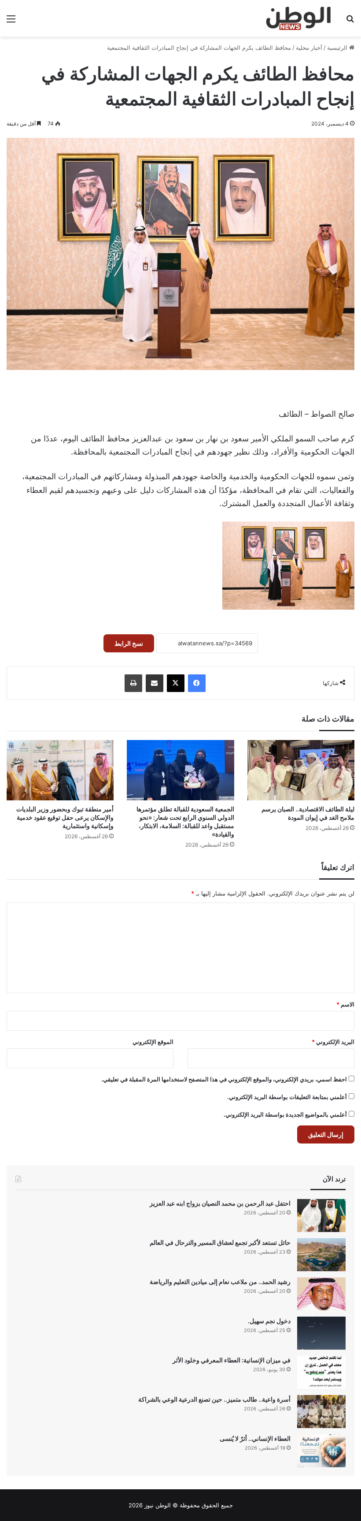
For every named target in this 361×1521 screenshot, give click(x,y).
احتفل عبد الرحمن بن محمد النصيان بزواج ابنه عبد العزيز (220, 1203)
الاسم (345, 1004)
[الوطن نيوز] (298, 18)
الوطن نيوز (157, 1505)
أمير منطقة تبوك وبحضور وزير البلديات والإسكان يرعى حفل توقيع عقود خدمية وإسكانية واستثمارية (65, 817)
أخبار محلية (309, 47)
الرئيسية (338, 47)
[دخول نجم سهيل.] (321, 1333)
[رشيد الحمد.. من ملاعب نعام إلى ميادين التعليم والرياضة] (321, 1293)
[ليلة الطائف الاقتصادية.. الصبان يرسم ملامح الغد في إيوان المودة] (300, 770)
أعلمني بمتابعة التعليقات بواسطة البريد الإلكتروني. (287, 1096)
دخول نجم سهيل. (269, 1321)
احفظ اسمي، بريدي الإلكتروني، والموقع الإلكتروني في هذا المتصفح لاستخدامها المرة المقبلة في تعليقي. (224, 1079)
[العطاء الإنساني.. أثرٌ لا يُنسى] (321, 1450)
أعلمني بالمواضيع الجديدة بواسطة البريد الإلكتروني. (285, 1114)
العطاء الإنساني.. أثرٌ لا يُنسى (255, 1438)
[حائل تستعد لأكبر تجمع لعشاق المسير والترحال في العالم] (321, 1254)
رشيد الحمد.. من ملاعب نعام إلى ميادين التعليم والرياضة (220, 1281)
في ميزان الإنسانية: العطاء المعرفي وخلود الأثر (232, 1360)
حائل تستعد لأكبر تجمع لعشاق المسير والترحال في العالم (220, 1242)
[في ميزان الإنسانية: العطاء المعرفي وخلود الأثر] (321, 1372)
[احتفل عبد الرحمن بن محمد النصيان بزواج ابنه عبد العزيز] (321, 1215)
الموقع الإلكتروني (153, 1041)
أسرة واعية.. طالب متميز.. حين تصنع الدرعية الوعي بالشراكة (214, 1399)
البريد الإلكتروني (333, 1041)
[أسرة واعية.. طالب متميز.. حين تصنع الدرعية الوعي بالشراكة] (321, 1411)
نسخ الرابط (128, 643)
